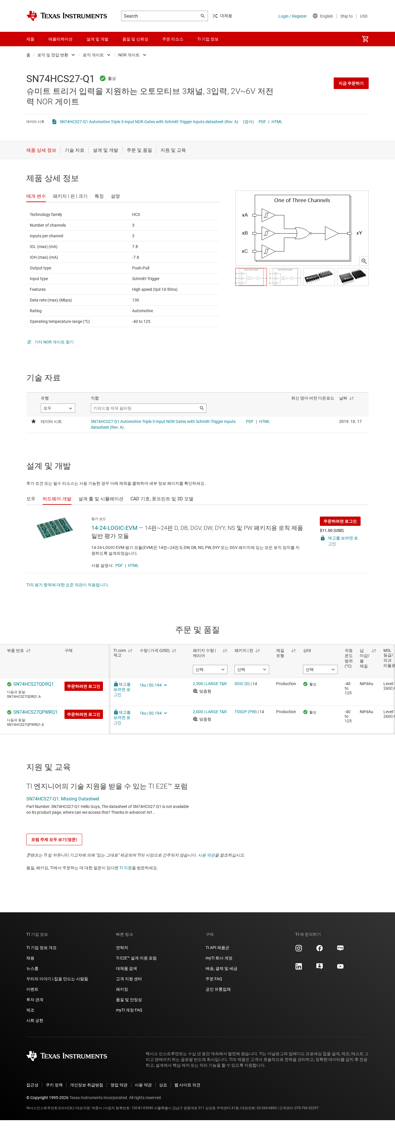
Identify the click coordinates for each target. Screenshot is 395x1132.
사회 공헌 (34, 1020)
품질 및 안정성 (129, 999)
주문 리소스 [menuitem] (172, 39)
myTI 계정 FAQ (129, 1010)
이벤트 (32, 989)
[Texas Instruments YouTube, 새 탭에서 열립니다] (340, 968)
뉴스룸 (32, 968)
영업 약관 (119, 1085)
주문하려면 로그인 (340, 521)
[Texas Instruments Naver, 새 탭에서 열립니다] (340, 950)
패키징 (122, 989)
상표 (163, 1085)
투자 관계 (34, 999)
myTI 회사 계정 (219, 958)
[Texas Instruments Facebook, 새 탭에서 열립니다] (319, 950)
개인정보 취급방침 (86, 1085)
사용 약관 (206, 855)
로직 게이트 (93, 55)
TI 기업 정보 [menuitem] (208, 39)
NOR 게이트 (129, 55)
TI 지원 (125, 867)
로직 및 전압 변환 (52, 55)
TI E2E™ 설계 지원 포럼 (136, 958)
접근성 (32, 1085)
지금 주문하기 (351, 83)
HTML (277, 121)
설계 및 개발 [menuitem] (97, 39)
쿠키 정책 (54, 1085)
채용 (30, 958)
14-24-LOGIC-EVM (114, 527)
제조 (30, 1010)
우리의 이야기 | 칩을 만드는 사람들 (57, 978)
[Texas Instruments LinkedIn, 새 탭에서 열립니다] (298, 968)
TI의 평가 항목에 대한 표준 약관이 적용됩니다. (67, 584)
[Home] (66, 16)
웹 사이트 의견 (187, 1085)
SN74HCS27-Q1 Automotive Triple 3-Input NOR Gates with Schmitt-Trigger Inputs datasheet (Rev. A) (149, 121)
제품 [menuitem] (30, 39)
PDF (262, 121)
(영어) (248, 121)
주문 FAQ (214, 978)
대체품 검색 (126, 968)
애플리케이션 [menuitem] (60, 39)
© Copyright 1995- (47, 1097)
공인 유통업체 (218, 989)
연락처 (122, 947)
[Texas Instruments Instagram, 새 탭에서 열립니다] (298, 950)
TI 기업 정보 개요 (41, 947)
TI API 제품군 (217, 947)
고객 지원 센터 (129, 978)
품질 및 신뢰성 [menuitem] (135, 39)
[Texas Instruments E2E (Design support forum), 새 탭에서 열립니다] (319, 968)
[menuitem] (365, 39)
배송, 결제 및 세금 (221, 968)
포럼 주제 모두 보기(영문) (54, 839)
